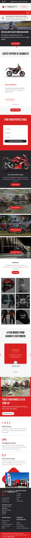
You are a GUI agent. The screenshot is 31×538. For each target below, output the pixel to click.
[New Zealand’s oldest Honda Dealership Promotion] (15, 25)
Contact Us (20, 524)
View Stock (15, 184)
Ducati (18, 495)
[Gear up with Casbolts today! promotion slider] (14, 47)
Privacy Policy (20, 526)
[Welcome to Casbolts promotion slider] (12, 47)
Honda (18, 497)
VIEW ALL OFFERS (15, 110)
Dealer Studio (11, 536)
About (18, 522)
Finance (4, 522)
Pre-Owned (19, 501)
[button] (28, 12)
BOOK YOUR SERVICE (8, 413)
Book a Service (6, 526)
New (18, 499)
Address (15, 1)
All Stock (19, 493)
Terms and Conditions (23, 528)
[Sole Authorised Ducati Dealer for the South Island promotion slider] (18, 47)
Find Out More (15, 43)
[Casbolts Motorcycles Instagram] (5, 1)
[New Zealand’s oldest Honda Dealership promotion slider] (16, 47)
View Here (15, 272)
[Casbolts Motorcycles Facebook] (3, 1)
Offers (3, 528)
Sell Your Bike (5, 520)
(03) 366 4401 (24, 1)
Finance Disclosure (7, 524)
